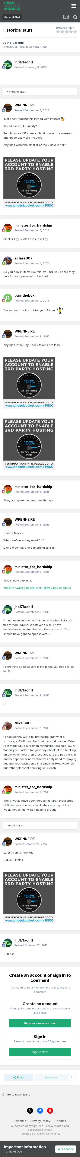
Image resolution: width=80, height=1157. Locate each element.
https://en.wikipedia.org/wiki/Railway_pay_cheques (37, 587)
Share (20, 1077)
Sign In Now (40, 1052)
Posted (31, 67)
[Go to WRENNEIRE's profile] (7, 108)
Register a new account (40, 1023)
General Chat (38, 46)
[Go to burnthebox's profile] (7, 298)
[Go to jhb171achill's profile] (7, 64)
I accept (67, 1149)
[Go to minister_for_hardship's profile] (7, 228)
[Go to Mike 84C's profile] (7, 725)
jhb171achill (15, 42)
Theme (19, 1121)
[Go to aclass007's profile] (7, 260)
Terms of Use (13, 1151)
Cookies (60, 1121)
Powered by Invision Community (40, 1133)
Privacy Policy (40, 1121)
